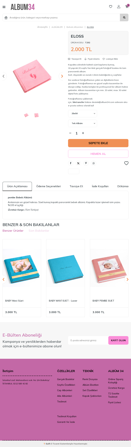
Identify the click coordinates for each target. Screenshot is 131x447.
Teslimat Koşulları (66, 416)
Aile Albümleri (64, 395)
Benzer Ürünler (13, 231)
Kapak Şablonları (92, 395)
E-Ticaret (55, 443)
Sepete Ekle (98, 143)
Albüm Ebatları (91, 384)
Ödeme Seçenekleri (48, 186)
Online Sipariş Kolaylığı (115, 381)
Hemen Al (98, 154)
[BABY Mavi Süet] (22, 268)
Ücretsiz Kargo (116, 387)
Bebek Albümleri (75, 27)
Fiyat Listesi (114, 402)
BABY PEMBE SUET (103, 300)
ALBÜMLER (57, 27)
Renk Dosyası (90, 379)
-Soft (47, 443)
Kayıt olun (118, 340)
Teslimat (61, 401)
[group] (33, 76)
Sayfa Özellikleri (66, 384)
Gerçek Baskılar (65, 379)
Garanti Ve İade (66, 421)
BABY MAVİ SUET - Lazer (63, 300)
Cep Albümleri (64, 390)
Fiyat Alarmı (93, 59)
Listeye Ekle (111, 59)
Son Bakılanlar (39, 231)
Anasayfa (42, 27)
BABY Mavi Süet (14, 300)
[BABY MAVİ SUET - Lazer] (65, 268)
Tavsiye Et (76, 59)
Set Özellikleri (90, 390)
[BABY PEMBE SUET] (109, 268)
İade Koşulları (100, 186)
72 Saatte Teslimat (113, 395)
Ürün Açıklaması (17, 186)
